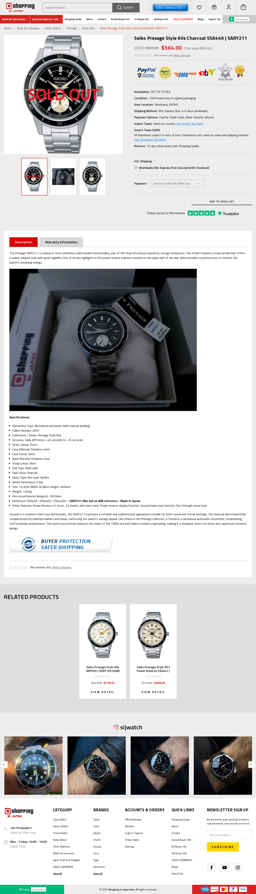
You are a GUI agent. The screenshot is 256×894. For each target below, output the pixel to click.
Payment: (142, 183)
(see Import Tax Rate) (190, 123)
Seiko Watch (53, 28)
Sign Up (139, 833)
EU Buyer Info (142, 19)
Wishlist (129, 826)
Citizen (97, 833)
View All (57, 873)
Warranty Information (61, 242)
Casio (96, 826)
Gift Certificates (133, 819)
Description (23, 242)
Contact (101, 19)
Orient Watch (60, 833)
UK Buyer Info (161, 19)
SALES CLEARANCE (183, 19)
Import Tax (215, 19)
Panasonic (99, 867)
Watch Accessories (63, 853)
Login (128, 833)
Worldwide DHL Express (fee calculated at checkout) (174, 167)
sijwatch (131, 727)
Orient (96, 840)
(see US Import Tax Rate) (150, 139)
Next (119, 94)
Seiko (96, 819)
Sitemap (129, 846)
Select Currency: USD (169, 7)
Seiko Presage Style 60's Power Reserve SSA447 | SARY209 (153, 671)
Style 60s (88, 28)
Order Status (132, 840)
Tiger (96, 860)
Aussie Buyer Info (120, 19)
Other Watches (61, 846)
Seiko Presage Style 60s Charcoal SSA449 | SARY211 (133, 28)
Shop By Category (28, 28)
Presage (71, 28)
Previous (7, 94)
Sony (96, 853)
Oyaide (97, 846)
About (89, 19)
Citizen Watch (60, 826)
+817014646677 (21, 828)
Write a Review (182, 55)
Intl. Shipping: (144, 161)
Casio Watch (60, 819)
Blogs (201, 19)
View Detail (103, 692)
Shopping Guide (73, 19)
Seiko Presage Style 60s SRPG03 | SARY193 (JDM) (103, 669)
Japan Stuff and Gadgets (66, 860)
